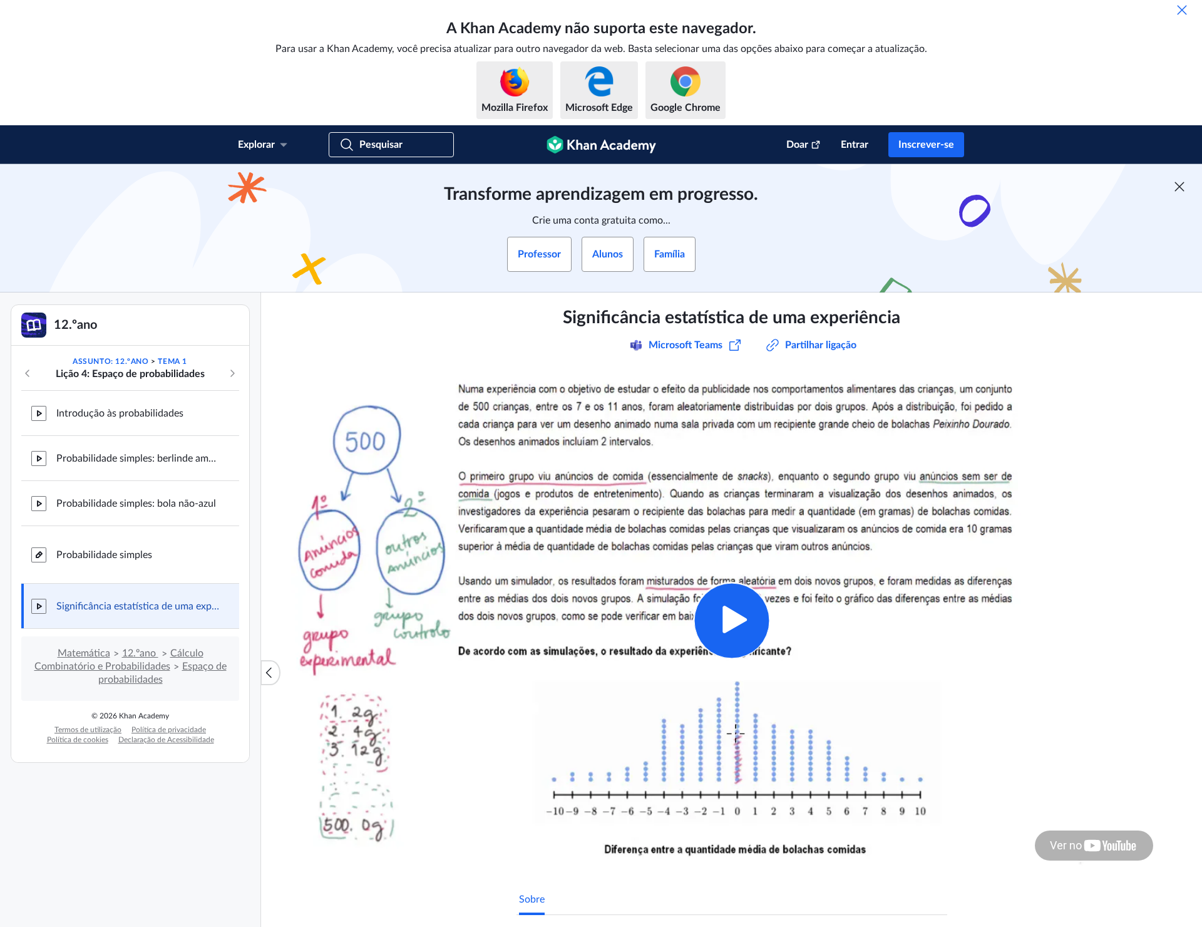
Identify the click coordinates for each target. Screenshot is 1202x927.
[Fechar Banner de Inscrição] (1179, 186)
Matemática (84, 653)
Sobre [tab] (532, 899)
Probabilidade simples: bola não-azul (136, 504)
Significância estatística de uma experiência (137, 606)
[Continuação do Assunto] (232, 373)
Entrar (854, 145)
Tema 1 (172, 361)
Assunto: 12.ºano (111, 361)
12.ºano (140, 653)
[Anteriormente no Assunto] (27, 373)
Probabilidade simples (104, 555)
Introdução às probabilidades (119, 413)
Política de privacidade (168, 729)
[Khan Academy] (601, 144)
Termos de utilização (87, 729)
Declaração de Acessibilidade (166, 739)
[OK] (1182, 10)
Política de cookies (77, 739)
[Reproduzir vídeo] (731, 620)
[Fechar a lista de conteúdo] (270, 672)
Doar (797, 145)
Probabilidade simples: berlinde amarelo (137, 458)
